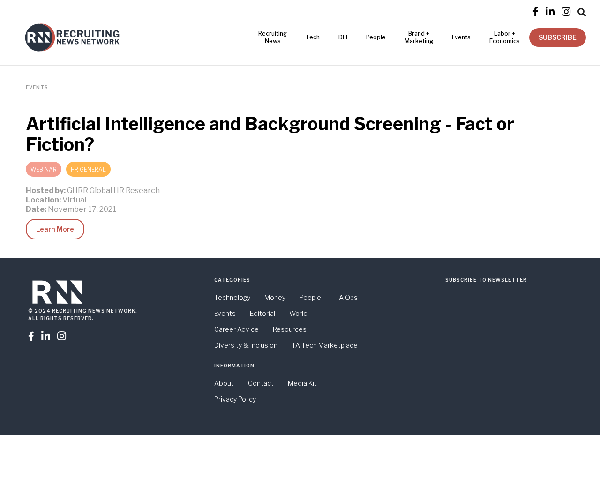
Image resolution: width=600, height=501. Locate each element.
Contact (261, 383)
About (224, 383)
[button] (582, 11)
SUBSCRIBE (558, 37)
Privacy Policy (235, 399)
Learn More (55, 229)
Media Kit (302, 383)
